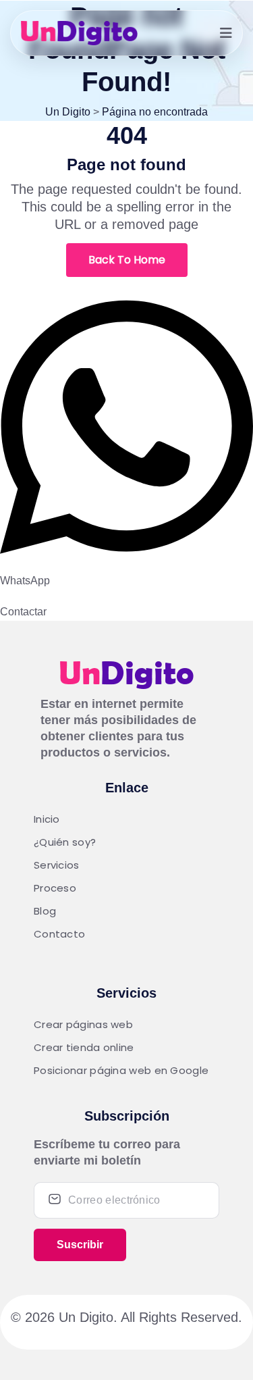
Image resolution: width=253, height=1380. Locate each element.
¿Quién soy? (65, 842)
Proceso (55, 888)
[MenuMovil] (226, 33)
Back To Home (126, 259)
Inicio (47, 819)
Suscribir (80, 1244)
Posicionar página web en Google (121, 1070)
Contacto (59, 934)
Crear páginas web (83, 1024)
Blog (45, 911)
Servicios (57, 865)
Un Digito (86, 1317)
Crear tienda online (84, 1047)
